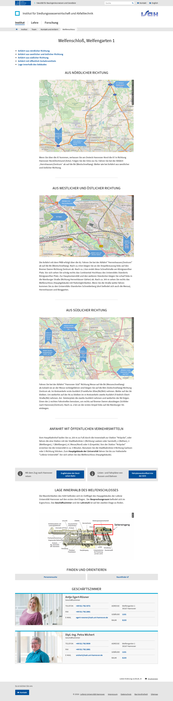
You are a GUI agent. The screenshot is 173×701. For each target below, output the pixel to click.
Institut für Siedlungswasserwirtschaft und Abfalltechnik (58, 13)
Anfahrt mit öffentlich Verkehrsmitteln (37, 61)
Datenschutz (126, 694)
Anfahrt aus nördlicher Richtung (34, 50)
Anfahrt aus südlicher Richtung (33, 57)
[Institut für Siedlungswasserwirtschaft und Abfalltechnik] (16, 29)
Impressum (113, 694)
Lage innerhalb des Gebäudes (32, 64)
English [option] (155, 3)
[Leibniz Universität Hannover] (23, 3)
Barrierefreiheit (141, 694)
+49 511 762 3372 (83, 606)
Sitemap (154, 694)
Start (132, 3)
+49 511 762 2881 (83, 611)
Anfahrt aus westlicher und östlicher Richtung (40, 54)
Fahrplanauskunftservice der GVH (142, 474)
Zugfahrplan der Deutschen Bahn (70, 474)
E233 (124, 620)
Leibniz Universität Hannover (92, 694)
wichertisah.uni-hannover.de (89, 655)
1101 (124, 614)
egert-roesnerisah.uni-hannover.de (92, 617)
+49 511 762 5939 (83, 643)
